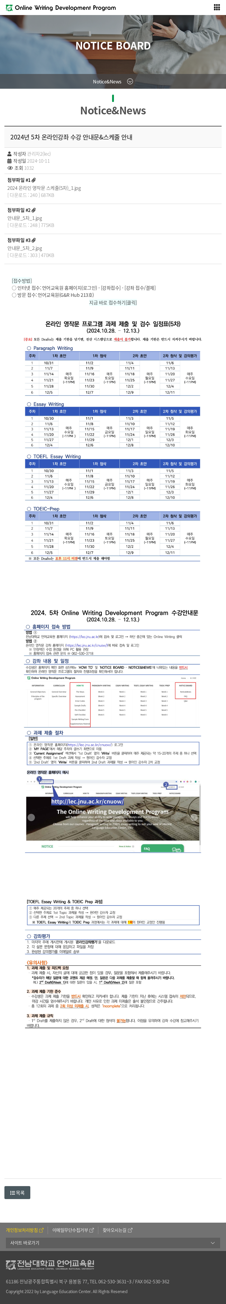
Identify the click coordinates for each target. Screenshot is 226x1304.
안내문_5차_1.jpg (24, 217)
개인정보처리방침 (22, 1230)
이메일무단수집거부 (70, 1230)
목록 (20, 1192)
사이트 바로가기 (24, 1242)
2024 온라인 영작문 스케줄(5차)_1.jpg (44, 187)
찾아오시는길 (115, 1230)
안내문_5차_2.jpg (24, 247)
